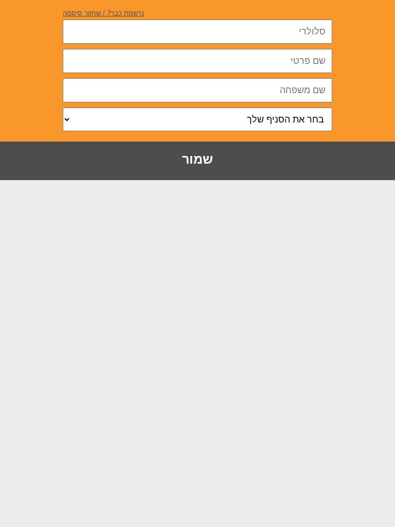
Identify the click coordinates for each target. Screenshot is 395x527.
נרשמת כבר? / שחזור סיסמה (103, 13)
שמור (197, 159)
